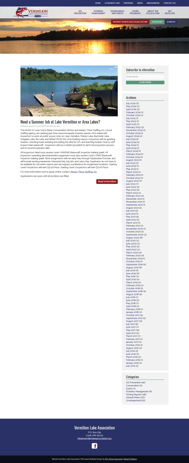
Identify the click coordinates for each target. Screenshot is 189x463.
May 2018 (131, 303)
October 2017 (133, 315)
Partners (128, 3)
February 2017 (133, 339)
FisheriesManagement (98, 12)
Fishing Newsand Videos (117, 12)
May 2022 (131, 190)
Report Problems (130, 459)
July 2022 (130, 184)
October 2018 (133, 288)
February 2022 (133, 196)
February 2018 (133, 309)
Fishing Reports (134, 395)
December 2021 (134, 199)
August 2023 (132, 160)
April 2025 (131, 124)
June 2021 (131, 214)
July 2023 (130, 163)
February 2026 (133, 112)
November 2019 (134, 259)
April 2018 (131, 306)
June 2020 (131, 244)
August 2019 (132, 268)
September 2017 (134, 318)
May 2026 (131, 106)
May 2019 (131, 276)
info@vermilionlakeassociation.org (94, 438)
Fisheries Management (137, 391)
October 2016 (133, 345)
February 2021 (133, 226)
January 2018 (132, 312)
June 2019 (131, 273)
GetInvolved (170, 12)
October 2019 (133, 261)
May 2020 (131, 247)
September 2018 (134, 291)
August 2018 (132, 294)
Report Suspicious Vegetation (130, 22)
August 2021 (132, 208)
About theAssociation (152, 12)
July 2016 (130, 351)
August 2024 (132, 136)
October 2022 (133, 178)
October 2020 (133, 232)
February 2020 (133, 256)
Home (98, 3)
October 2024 (133, 133)
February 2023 (133, 175)
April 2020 (131, 250)
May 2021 (130, 217)
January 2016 (132, 363)
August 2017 (132, 321)
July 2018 (130, 297)
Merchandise (153, 3)
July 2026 (131, 103)
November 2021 (134, 202)
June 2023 (131, 166)
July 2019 (130, 270)
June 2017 (131, 327)
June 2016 (131, 354)
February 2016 (133, 360)
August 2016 (132, 348)
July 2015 (130, 366)
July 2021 (130, 211)
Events (129, 389)
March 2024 (132, 151)
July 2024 (130, 139)
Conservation (132, 386)
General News (133, 397)
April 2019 (131, 279)
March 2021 (132, 223)
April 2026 (131, 109)
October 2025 (133, 115)
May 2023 (131, 169)
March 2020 (132, 253)
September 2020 (134, 235)
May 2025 (131, 121)
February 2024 (133, 154)
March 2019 (132, 282)
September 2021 (134, 205)
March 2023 (132, 172)
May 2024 (131, 145)
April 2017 (131, 333)
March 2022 (132, 193)
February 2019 (133, 285)
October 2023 (133, 157)
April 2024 (131, 148)
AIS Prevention (133, 383)
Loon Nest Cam (112, 3)
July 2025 (131, 118)
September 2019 (134, 265)
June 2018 (131, 300)
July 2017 (130, 324)
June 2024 (131, 142)
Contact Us (169, 3)
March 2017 (131, 336)
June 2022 (131, 187)
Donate (171, 22)
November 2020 (134, 229)
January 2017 (132, 342)
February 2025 (133, 127)
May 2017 (130, 330)
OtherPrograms (135, 12)
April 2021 (131, 220)
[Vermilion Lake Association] (30, 12)
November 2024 (134, 130)
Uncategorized (133, 400)
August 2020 (132, 238)
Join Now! (157, 22)
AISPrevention (80, 12)
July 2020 (131, 241)
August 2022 (132, 181)
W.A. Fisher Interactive (113, 459)
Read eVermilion (107, 181)
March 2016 (132, 357)
